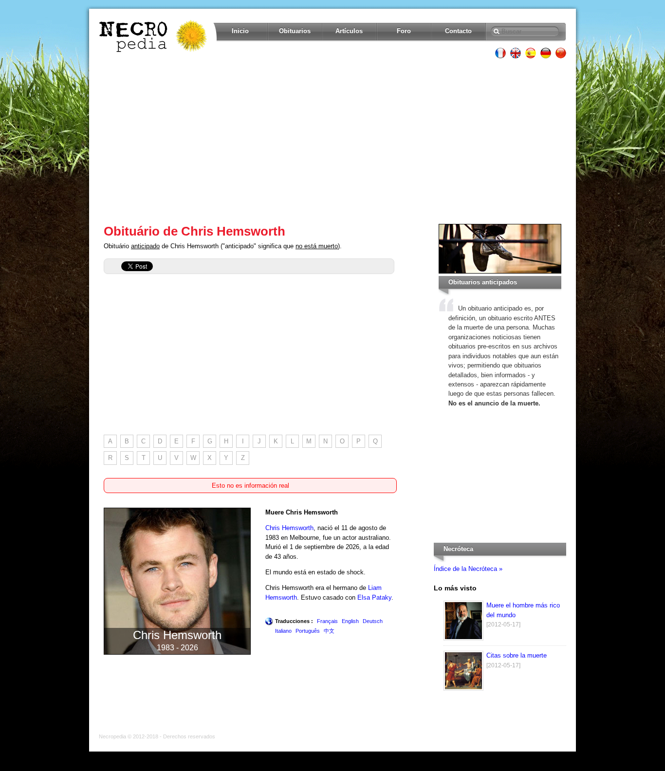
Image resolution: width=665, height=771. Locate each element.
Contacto (458, 31)
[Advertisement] (332, 141)
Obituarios (295, 31)
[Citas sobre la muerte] (463, 688)
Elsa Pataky (374, 597)
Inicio (240, 31)
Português (308, 631)
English (350, 621)
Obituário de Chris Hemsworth (194, 231)
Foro (404, 31)
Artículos (349, 31)
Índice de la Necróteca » (468, 568)
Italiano (283, 631)
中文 (329, 631)
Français (327, 621)
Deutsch (373, 621)
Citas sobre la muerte (516, 655)
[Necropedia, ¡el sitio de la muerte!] (154, 36)
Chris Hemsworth (289, 528)
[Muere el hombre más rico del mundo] (463, 638)
